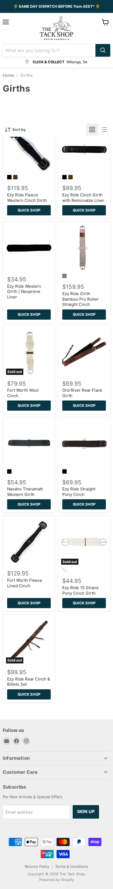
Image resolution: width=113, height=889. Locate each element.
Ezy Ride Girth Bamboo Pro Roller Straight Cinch (80, 299)
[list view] (104, 130)
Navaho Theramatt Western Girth (25, 491)
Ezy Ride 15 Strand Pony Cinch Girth (80, 590)
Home (8, 75)
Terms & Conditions (71, 866)
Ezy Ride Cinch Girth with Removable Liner (83, 197)
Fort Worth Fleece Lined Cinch (24, 583)
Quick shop (29, 210)
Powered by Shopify (56, 879)
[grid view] (92, 130)
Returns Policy (37, 866)
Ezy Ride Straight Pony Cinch (78, 491)
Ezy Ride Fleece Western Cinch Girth (27, 197)
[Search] (102, 50)
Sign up (86, 811)
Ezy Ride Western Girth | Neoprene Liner (24, 292)
